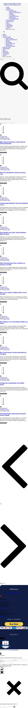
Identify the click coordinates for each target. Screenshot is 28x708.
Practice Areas (9, 9)
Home (7, 7)
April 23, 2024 (6, 139)
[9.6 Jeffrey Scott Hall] (5, 648)
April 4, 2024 (6, 319)
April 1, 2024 (6, 410)
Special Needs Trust (13, 16)
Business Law (12, 17)
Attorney (8, 8)
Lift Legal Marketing (13, 649)
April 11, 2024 (6, 229)
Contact (8, 27)
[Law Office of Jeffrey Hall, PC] (12, 4)
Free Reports (9, 26)
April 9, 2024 (6, 260)
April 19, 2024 (6, 169)
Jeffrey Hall (4, 136)
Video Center (9, 25)
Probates (11, 13)
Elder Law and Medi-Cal (15, 12)
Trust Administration (14, 18)
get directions (2, 607)
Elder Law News (10, 20)
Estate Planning (12, 11)
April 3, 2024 (6, 380)
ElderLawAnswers (14, 593)
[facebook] (1, 639)
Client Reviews (9, 21)
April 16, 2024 (6, 200)
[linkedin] (3, 639)
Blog (7, 22)
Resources (8, 24)
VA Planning (12, 15)
